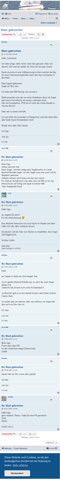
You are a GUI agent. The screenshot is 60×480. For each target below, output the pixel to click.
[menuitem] (8, 14)
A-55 (9, 193)
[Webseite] (29, 5)
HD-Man (4, 42)
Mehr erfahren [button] (20, 465)
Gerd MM (5, 148)
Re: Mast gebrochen (12, 157)
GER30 (10, 397)
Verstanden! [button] (17, 473)
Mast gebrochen (12, 30)
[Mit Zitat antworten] (51, 44)
